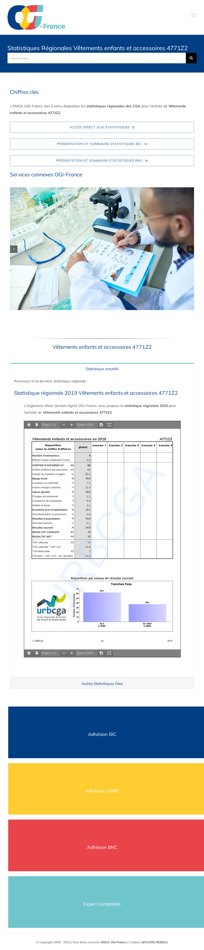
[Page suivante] (37, 425)
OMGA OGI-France (113, 942)
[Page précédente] (29, 425)
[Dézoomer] (63, 425)
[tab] (102, 368)
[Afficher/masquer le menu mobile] (194, 15)
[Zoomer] (71, 425)
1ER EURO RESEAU (154, 942)
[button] (13, 249)
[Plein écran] (109, 425)
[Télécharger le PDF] (101, 425)
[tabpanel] (102, 525)
